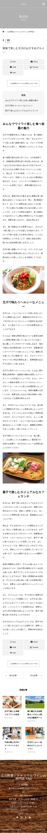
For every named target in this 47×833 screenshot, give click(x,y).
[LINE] (17, 817)
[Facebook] (25, 817)
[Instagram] (21, 817)
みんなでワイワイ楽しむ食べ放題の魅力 (21, 100)
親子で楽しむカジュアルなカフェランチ (21, 111)
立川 (4, 52)
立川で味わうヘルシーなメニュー (19, 105)
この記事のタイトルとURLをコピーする (23, 83)
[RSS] (29, 817)
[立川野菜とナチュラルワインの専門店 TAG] (23, 4)
